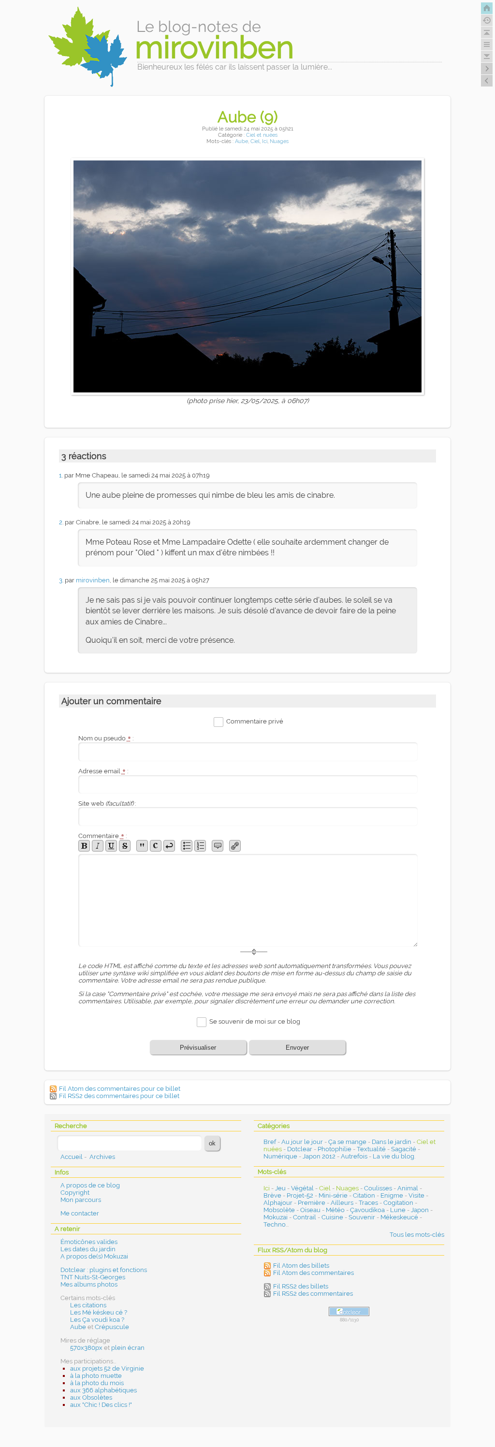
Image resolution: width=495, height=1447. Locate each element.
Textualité (371, 1149)
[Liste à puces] (186, 846)
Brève (272, 1195)
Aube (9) (248, 117)
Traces (368, 1202)
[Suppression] (125, 846)
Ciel (255, 141)
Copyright (74, 1192)
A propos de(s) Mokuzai (94, 1256)
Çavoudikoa (367, 1210)
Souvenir (362, 1217)
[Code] (155, 846)
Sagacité (403, 1149)
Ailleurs (342, 1202)
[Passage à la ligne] (169, 846)
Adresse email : (103, 771)
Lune (398, 1210)
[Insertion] (111, 846)
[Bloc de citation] (217, 846)
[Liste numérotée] (200, 846)
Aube (241, 141)
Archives (102, 1156)
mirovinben (93, 580)
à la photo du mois (97, 1383)
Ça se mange (347, 1141)
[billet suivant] (487, 81)
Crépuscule (112, 1327)
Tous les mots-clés (417, 1234)
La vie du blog (393, 1156)
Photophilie (334, 1149)
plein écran (128, 1347)
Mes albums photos (88, 1284)
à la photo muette (96, 1375)
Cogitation (398, 1202)
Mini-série (333, 1195)
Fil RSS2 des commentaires (313, 1293)
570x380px (86, 1347)
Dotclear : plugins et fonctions (103, 1269)
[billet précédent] (487, 68)
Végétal (302, 1188)
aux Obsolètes (91, 1397)
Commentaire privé (254, 721)
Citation (364, 1195)
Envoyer (297, 1047)
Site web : (107, 803)
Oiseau (310, 1210)
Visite (416, 1195)
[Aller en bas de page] (487, 56)
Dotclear (299, 1149)
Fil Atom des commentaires (313, 1272)
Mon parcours (80, 1199)
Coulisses (378, 1188)
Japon (420, 1210)
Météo (335, 1210)
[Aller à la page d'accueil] (487, 8)
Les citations (88, 1305)
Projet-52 (300, 1195)
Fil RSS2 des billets (300, 1286)
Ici (264, 141)
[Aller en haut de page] (487, 32)
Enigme (391, 1195)
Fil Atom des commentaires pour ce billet (119, 1088)
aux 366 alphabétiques (103, 1390)
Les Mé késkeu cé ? (98, 1312)
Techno (274, 1224)
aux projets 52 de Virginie (107, 1368)
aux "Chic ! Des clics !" (101, 1404)
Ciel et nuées (261, 135)
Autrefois (354, 1156)
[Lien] (235, 846)
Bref (269, 1141)
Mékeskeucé (399, 1217)
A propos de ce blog (90, 1185)
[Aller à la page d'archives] (487, 20)
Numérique (280, 1156)
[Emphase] (97, 846)
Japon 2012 (319, 1156)
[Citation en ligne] (142, 846)
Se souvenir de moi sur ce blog (254, 1022)
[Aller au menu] (487, 44)
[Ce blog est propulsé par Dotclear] (349, 1311)
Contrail (304, 1217)
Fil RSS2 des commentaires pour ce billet (119, 1096)
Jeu (280, 1188)
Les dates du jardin (88, 1249)
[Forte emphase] (84, 846)
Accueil (71, 1156)
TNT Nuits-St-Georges (92, 1277)
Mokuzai (275, 1217)
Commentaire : (102, 835)
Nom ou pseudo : (105, 738)
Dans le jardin (391, 1141)
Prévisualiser (198, 1047)
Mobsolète (279, 1210)
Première (311, 1202)
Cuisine (332, 1217)
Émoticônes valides (88, 1241)
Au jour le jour (302, 1141)
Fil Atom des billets (301, 1265)
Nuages (279, 141)
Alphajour (277, 1202)
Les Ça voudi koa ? (97, 1319)
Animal (407, 1188)
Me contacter (79, 1213)
